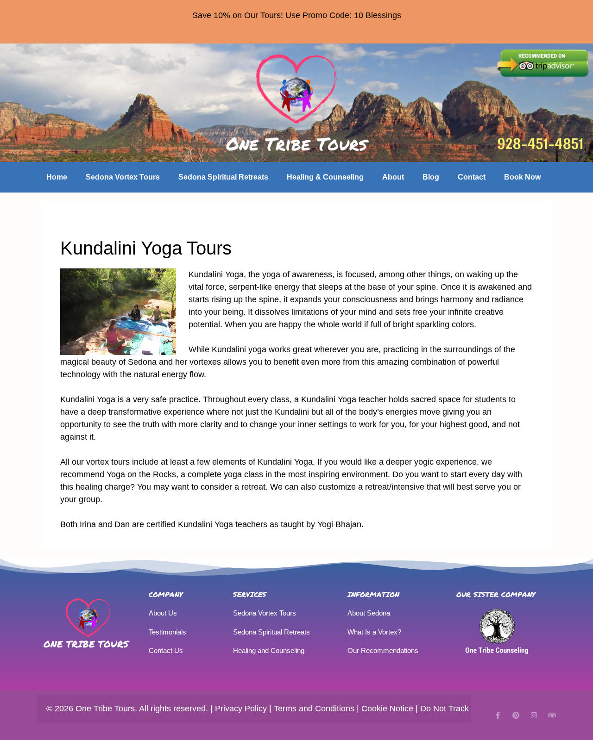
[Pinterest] (515, 715)
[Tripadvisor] (552, 715)
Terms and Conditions (314, 708)
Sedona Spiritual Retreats (223, 177)
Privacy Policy (241, 708)
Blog (431, 177)
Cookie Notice (387, 708)
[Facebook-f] (497, 715)
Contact (472, 177)
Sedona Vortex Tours (123, 177)
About (393, 177)
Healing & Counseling (325, 177)
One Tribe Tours (86, 643)
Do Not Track (444, 708)
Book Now (522, 177)
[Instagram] (533, 715)
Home (56, 177)
